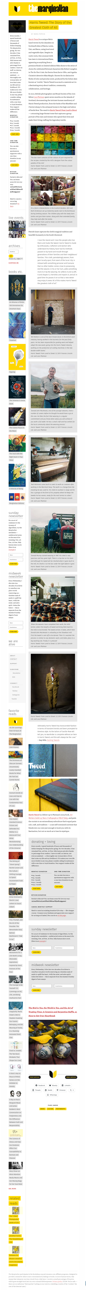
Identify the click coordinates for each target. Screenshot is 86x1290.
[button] (43, 621)
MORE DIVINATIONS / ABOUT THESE (43, 670)
